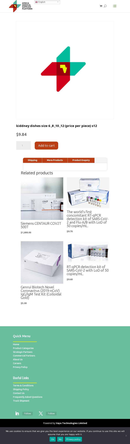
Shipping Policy (21, 389)
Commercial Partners (24, 355)
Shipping (32, 160)
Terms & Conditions (23, 385)
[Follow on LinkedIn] (17, 414)
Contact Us (18, 393)
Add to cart (46, 145)
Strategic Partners (22, 352)
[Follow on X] (41, 414)
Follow (27, 413)
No (60, 439)
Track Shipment (21, 401)
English (41, 2)
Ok (52, 439)
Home (16, 344)
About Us (18, 359)
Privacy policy (73, 439)
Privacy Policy (20, 367)
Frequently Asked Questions (27, 397)
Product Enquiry (81, 160)
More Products (55, 160)
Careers (17, 363)
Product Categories (23, 348)
